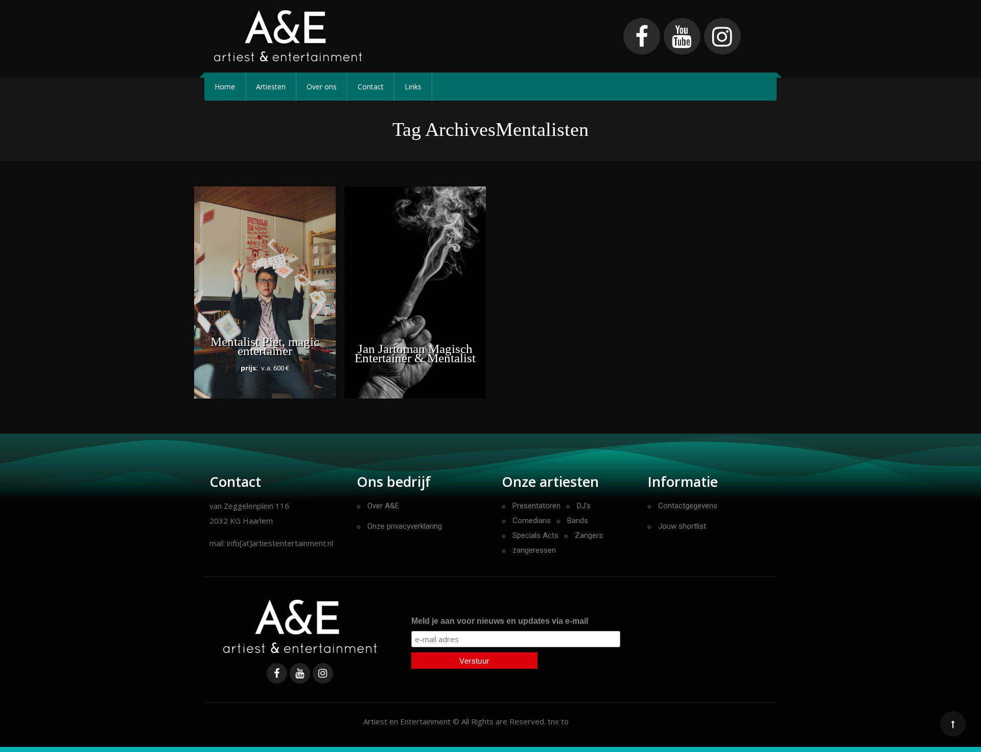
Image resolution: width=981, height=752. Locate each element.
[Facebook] (641, 36)
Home (225, 86)
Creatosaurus (594, 721)
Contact (371, 86)
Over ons (322, 86)
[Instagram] (722, 36)
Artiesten (271, 86)
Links (413, 86)
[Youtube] (682, 36)
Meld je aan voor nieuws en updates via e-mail (499, 621)
